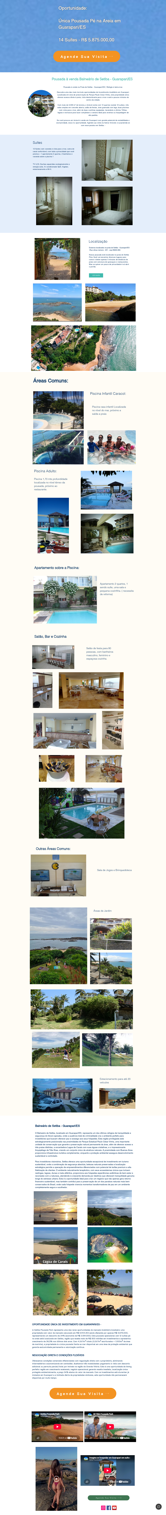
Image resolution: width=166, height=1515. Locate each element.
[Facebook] (109, 1508)
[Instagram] (103, 1508)
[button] (107, 160)
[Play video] (56, 1479)
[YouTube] (114, 1508)
